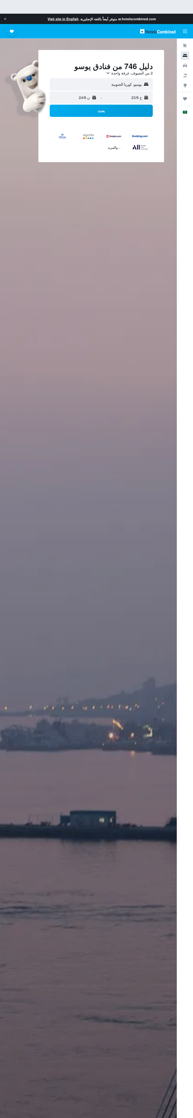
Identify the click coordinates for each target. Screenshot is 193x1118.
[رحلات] (185, 98)
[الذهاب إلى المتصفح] (185, 85)
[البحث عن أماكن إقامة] (185, 55)
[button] (5, 19)
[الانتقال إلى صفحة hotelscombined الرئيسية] (157, 31)
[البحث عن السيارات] (185, 65)
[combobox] (129, 73)
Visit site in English (63, 18)
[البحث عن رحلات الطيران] (185, 45)
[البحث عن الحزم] (185, 75)
